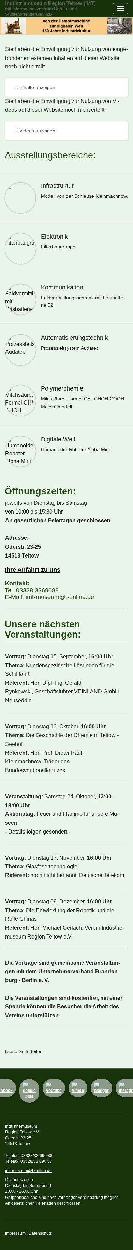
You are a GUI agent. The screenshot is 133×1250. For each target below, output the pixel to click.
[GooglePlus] (29, 1091)
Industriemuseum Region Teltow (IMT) (50, 8)
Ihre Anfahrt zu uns (32, 569)
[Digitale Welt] (66, 451)
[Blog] (101, 1088)
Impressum (15, 1233)
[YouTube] (54, 1088)
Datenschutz (40, 1233)
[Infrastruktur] (66, 197)
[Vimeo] (78, 1088)
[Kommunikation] (66, 299)
